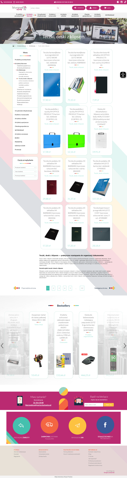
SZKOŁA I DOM (20, 145)
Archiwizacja (21, 70)
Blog (89, 454)
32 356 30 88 (38, 403)
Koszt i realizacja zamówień (72, 454)
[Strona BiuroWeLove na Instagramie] (121, 2)
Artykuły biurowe (21, 63)
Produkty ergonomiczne (24, 96)
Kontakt (16, 454)
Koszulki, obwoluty (24, 76)
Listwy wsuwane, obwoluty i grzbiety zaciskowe (26, 82)
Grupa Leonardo (109, 472)
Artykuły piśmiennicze (23, 68)
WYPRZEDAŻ (19, 130)
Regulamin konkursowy (95, 465)
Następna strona (101, 288)
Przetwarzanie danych (95, 463)
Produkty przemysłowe (23, 59)
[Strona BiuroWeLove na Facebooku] (117, 2)
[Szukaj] (58, 8)
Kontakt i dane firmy (94, 452)
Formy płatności (68, 452)
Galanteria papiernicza (23, 65)
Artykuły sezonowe (21, 134)
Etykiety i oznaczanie (22, 114)
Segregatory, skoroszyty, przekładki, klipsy (25, 73)
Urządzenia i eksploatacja (23, 111)
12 (82, 288)
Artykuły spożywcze (22, 122)
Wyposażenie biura (22, 102)
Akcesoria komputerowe (24, 98)
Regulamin (17, 456)
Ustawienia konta (44, 454)
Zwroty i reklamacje (20, 452)
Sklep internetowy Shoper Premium (63, 476)
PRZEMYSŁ (18, 142)
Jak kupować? (92, 458)
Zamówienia (42, 452)
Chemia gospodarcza (22, 126)
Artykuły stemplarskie (23, 91)
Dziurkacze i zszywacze (24, 89)
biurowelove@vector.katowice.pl (38, 405)
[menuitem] (19, 15)
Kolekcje (19, 104)
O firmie (90, 456)
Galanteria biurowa (22, 93)
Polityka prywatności (94, 461)
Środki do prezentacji (23, 100)
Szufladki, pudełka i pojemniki (24, 86)
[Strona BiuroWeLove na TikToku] (125, 2)
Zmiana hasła (42, 456)
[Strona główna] (20, 9)
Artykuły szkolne (20, 118)
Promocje (18, 149)
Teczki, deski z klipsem (25, 78)
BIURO (17, 138)
